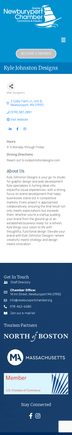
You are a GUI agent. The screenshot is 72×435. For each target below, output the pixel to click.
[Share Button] (11, 86)
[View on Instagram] (24, 131)
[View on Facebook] (17, 131)
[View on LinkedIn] (10, 131)
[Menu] (63, 40)
